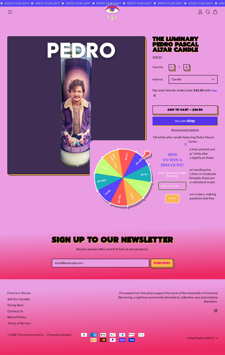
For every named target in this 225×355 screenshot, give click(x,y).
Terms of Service (18, 323)
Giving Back (15, 305)
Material (158, 79)
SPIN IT (145, 198)
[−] (172, 67)
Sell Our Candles (18, 299)
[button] (207, 12)
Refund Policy (16, 317)
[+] (186, 67)
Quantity (158, 67)
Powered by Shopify (59, 334)
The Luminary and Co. (31, 334)
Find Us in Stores (19, 293)
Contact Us (15, 311)
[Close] (158, 144)
